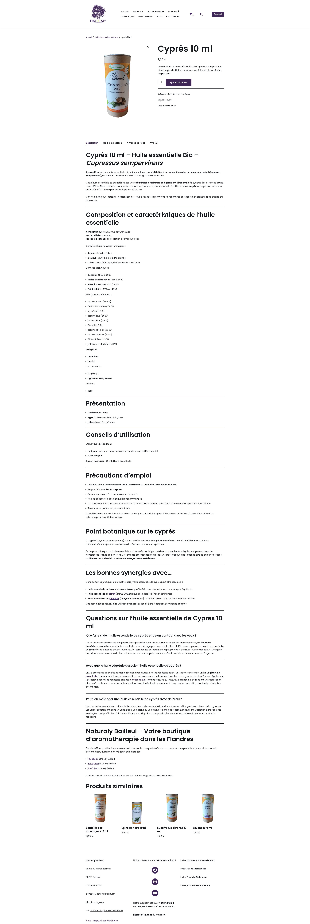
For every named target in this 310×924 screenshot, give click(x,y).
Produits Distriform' (197, 877)
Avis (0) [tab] (154, 142)
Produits (138, 11)
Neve (88, 920)
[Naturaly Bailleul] (98, 14)
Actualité (173, 11)
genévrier (114, 598)
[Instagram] (155, 881)
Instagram (93, 763)
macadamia (139, 679)
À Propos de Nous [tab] (136, 142)
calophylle (91, 676)
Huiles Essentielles (196, 868)
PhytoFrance (170, 106)
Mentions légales (95, 902)
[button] (148, 47)
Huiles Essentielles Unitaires (106, 37)
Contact (218, 14)
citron (112, 593)
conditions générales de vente (106, 910)
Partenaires (173, 16)
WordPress (112, 920)
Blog (159, 16)
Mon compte (145, 16)
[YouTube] (155, 893)
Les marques (127, 16)
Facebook (93, 758)
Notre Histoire (155, 11)
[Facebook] (155, 870)
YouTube (92, 768)
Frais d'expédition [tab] (112, 142)
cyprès (170, 100)
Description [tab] (92, 142)
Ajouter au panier (178, 82)
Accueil (124, 11)
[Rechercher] (201, 14)
